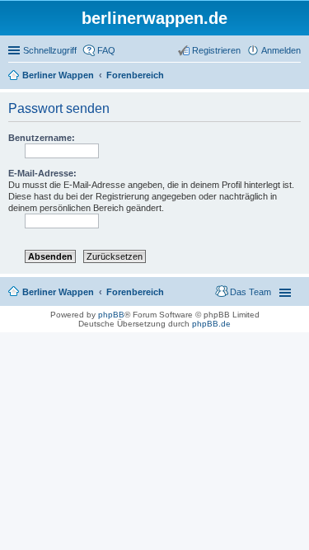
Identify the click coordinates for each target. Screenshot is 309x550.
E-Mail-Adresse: (42, 173)
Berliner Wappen (58, 292)
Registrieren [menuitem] (216, 50)
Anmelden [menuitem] (281, 50)
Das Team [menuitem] (250, 292)
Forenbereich (135, 292)
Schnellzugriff (50, 50)
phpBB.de (211, 323)
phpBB (111, 314)
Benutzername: (41, 138)
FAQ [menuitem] (106, 50)
